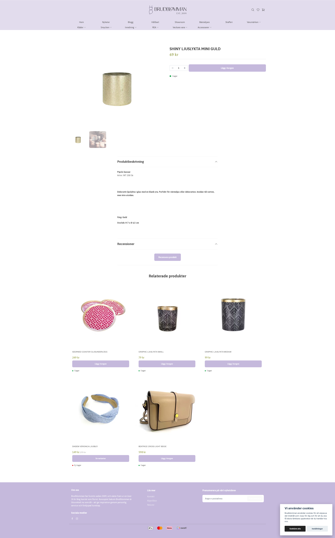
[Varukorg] (263, 9)
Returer (150, 505)
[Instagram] (77, 519)
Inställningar (317, 529)
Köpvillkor (152, 500)
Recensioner (125, 244)
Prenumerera (255, 498)
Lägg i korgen (101, 364)
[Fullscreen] (117, 87)
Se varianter (101, 458)
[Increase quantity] (185, 68)
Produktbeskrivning (130, 161)
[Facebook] (72, 519)
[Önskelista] (258, 9)
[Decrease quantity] (172, 68)
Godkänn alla (295, 529)
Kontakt (151, 496)
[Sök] (252, 9)
